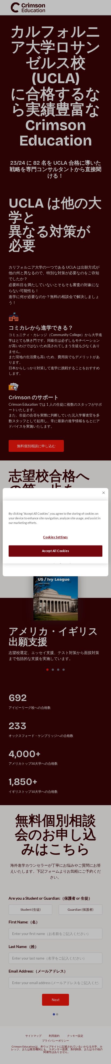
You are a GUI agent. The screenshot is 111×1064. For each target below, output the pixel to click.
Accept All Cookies (55, 551)
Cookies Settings (55, 537)
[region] (55, 531)
